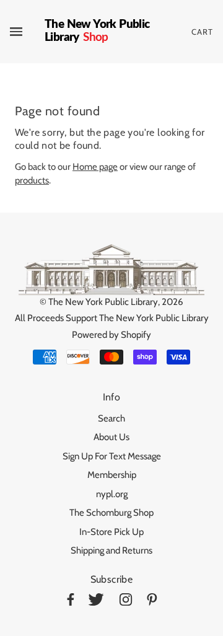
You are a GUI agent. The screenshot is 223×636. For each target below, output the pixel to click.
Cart (202, 32)
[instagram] (125, 601)
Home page (95, 166)
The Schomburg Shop (111, 512)
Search (111, 418)
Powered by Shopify (111, 334)
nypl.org (112, 494)
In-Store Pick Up (111, 531)
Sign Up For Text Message (112, 456)
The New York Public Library (103, 301)
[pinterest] (152, 601)
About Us (111, 437)
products (32, 180)
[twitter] (96, 601)
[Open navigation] (27, 31)
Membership (111, 474)
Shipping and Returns (111, 550)
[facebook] (71, 601)
